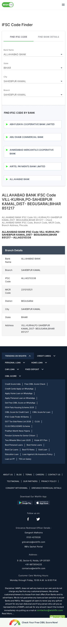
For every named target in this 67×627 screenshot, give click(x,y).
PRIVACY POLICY (49, 481)
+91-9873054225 (33, 564)
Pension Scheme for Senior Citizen (20, 435)
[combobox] (33, 54)
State (6, 63)
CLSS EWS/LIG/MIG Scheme (17, 426)
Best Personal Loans (14, 445)
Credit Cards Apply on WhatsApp (19, 389)
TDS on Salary (25, 459)
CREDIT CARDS (44, 356)
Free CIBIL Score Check (34, 384)
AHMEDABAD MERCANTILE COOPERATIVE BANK (32, 151)
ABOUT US (8, 474)
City (5, 77)
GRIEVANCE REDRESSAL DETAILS (46, 488)
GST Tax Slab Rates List (18, 421)
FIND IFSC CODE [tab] (18, 36)
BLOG (19, 474)
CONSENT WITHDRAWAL (17, 488)
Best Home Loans (34, 445)
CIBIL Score (11, 376)
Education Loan (12, 454)
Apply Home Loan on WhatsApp (18, 393)
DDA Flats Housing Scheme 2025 (19, 407)
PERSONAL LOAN (13, 362)
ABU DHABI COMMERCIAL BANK (26, 137)
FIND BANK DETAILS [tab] (48, 36)
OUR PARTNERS (30, 481)
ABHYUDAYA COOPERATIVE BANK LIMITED (32, 124)
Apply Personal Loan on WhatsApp (20, 398)
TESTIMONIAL (13, 481)
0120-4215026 (33, 537)
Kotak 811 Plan (40, 440)
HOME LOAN (37, 362)
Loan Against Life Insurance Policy (37, 454)
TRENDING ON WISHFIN (15, 356)
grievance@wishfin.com (33, 542)
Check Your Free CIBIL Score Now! (40, 622)
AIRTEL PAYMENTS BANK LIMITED (27, 166)
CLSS (37, 421)
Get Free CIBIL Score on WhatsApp (20, 403)
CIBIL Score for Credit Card (17, 412)
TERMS (28, 474)
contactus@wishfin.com (33, 568)
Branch (7, 90)
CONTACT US (54, 474)
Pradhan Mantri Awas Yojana (17, 431)
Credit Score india (13, 384)
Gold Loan (42, 449)
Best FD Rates (28, 449)
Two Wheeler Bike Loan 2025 (18, 440)
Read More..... (8, 613)
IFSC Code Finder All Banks (17, 417)
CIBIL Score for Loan (41, 412)
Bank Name (9, 50)
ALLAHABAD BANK (19, 179)
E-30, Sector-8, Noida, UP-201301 (33, 560)
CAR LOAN (9, 369)
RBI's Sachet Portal (33, 546)
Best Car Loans (11, 449)
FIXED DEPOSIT (32, 369)
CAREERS (40, 474)
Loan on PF (10, 459)
